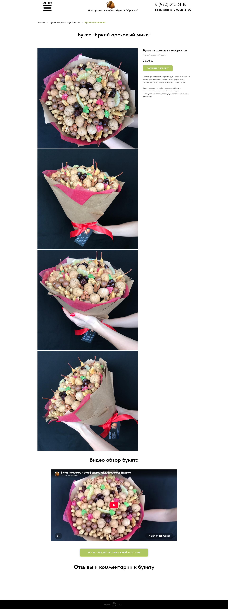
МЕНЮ (47, 3)
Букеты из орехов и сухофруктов (65, 22)
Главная (41, 22)
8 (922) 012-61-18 (171, 4)
